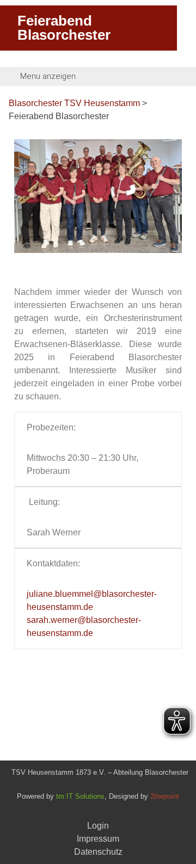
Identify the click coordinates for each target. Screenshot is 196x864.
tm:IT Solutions (80, 796)
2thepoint (164, 796)
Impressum (98, 838)
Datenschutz (98, 851)
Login (98, 825)
